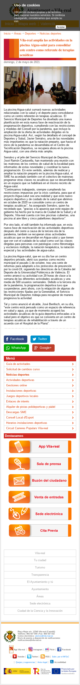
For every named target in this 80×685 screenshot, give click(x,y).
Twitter (42, 339)
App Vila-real (19, 650)
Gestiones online (16, 385)
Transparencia (40, 574)
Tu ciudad (40, 560)
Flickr (52, 650)
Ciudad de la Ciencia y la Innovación (40, 610)
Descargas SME (16, 412)
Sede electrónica (40, 603)
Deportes (30, 33)
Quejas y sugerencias (25, 662)
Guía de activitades (18, 364)
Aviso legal (42, 662)
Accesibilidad (60, 662)
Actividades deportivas (20, 380)
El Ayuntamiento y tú (40, 581)
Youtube (21, 657)
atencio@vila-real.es (44, 636)
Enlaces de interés (17, 401)
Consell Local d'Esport (20, 417)
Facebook (17, 339)
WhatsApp (18, 347)
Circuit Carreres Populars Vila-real (27, 428)
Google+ (46, 347)
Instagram (38, 650)
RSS (47, 657)
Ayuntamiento (40, 589)
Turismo (40, 567)
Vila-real (40, 553)
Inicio (7, 33)
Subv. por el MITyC (60, 657)
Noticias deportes (50, 33)
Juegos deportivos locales (22, 396)
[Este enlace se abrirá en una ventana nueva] (40, 523)
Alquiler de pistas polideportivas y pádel (30, 406)
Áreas (17, 33)
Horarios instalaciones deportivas (26, 422)
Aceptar (61, 27)
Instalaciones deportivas (21, 390)
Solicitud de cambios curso (23, 369)
